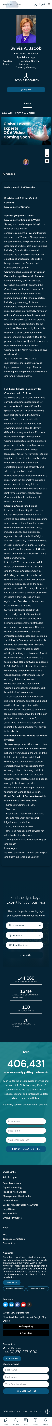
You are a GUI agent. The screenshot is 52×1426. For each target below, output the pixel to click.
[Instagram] (29, 1304)
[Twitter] (5, 1304)
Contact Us (9, 1243)
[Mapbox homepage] (8, 174)
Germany (26, 67)
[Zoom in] (47, 151)
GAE (5, 1411)
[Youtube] (23, 1304)
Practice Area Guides (14, 1191)
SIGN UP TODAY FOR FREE (26, 1148)
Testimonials (10, 1213)
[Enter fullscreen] (47, 161)
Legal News (9, 1209)
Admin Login (10, 1177)
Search (27, 955)
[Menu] (49, 4)
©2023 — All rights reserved (25, 1411)
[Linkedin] (11, 1304)
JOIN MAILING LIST (26, 1391)
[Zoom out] (47, 155)
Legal (26, 57)
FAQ (5, 1234)
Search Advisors (12, 1183)
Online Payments (12, 1217)
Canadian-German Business (21, 63)
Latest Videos (10, 1200)
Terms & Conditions (14, 1238)
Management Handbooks (17, 1196)
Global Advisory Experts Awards (20, 1204)
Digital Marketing (12, 1187)
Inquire (27, 89)
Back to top (47, 1411)
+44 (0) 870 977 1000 (20, 1352)
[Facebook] (17, 1304)
